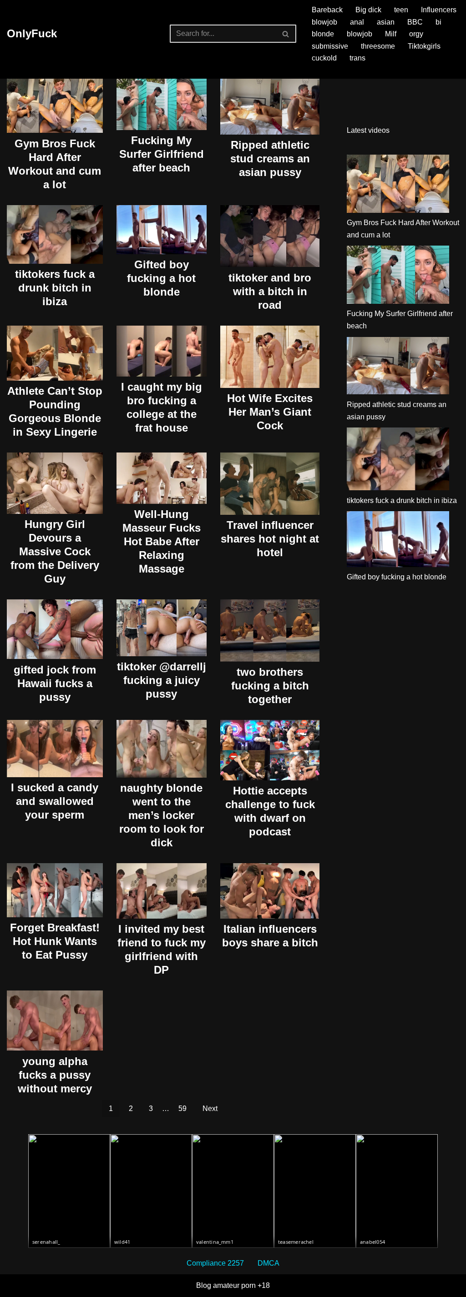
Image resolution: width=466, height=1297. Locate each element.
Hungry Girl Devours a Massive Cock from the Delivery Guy (54, 551)
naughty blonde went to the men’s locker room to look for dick (161, 815)
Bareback (327, 10)
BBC (415, 22)
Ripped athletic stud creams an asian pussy (270, 158)
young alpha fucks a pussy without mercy (55, 1075)
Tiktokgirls (424, 46)
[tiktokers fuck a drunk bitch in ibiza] (398, 460)
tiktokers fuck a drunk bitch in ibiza (55, 287)
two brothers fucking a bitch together (270, 685)
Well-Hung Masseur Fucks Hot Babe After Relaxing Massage (161, 541)
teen (401, 10)
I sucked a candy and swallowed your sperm (54, 801)
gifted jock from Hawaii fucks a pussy (55, 683)
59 (182, 1108)
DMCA (268, 1263)
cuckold (324, 58)
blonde (323, 34)
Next (210, 1108)
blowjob (324, 22)
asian (386, 22)
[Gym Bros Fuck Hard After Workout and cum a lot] (398, 185)
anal (357, 22)
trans (357, 58)
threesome (378, 46)
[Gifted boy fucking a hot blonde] (398, 541)
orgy (416, 34)
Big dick (368, 10)
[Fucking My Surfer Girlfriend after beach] (398, 276)
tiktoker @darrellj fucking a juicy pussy (161, 680)
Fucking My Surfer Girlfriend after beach (161, 154)
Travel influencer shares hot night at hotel (270, 538)
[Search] (286, 34)
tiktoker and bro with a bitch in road (269, 291)
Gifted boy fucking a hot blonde (161, 278)
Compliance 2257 (215, 1263)
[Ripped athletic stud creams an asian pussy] (398, 367)
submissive (330, 46)
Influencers (438, 10)
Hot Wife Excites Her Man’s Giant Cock (270, 412)
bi (438, 22)
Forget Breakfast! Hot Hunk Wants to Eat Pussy (55, 941)
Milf (390, 34)
